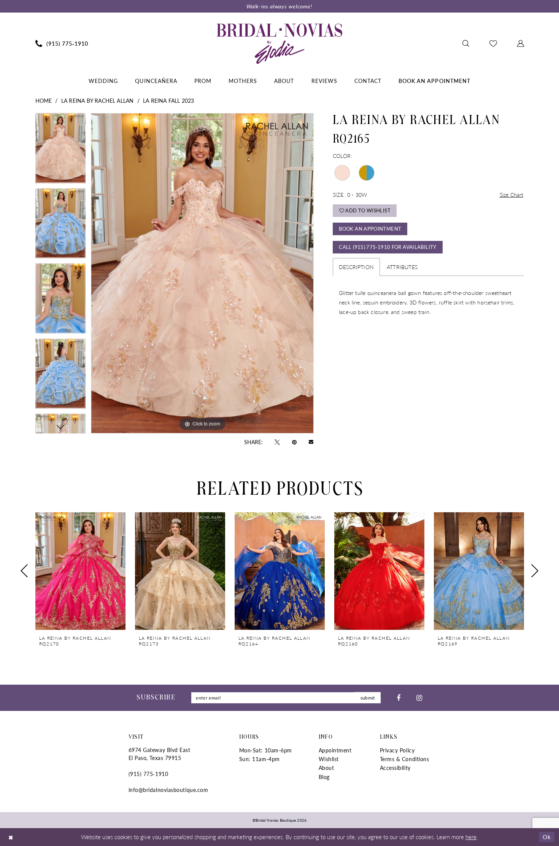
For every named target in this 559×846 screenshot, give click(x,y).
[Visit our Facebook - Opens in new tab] (398, 697)
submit (367, 698)
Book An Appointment (370, 228)
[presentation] (80, 571)
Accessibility (395, 767)
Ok (547, 837)
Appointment (335, 750)
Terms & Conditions (404, 759)
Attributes (402, 267)
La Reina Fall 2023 (168, 100)
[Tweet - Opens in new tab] (277, 441)
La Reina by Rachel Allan (97, 100)
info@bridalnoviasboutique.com (168, 789)
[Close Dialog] (11, 837)
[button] (520, 43)
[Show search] (465, 43)
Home (43, 100)
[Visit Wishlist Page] (493, 43)
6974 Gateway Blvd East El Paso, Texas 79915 (160, 754)
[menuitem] (61, 43)
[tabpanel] (60, 150)
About (326, 767)
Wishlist (329, 759)
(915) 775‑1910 (148, 773)
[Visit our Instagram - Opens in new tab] (419, 697)
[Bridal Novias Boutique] (279, 43)
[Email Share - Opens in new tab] (311, 441)
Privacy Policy (397, 750)
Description (356, 267)
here (470, 837)
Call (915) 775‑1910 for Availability (387, 246)
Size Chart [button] (512, 194)
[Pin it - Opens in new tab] (294, 441)
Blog (324, 777)
